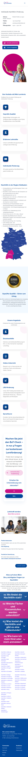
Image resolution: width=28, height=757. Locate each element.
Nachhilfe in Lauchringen (7, 678)
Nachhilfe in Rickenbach (20, 683)
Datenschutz (19, 750)
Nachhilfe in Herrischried (20, 659)
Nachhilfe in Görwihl (19, 652)
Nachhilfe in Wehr (5, 701)
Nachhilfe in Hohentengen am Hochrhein (19, 666)
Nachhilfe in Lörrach (5, 685)
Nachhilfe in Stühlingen (20, 689)
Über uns (4, 750)
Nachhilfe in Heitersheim (20, 657)
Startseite (4, 748)
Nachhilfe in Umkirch (6, 696)
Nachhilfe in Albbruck (6, 652)
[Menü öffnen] (25, 3)
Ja (14, 491)
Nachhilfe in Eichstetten (6, 671)
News (3, 754)
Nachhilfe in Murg (5, 689)
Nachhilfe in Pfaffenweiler (21, 678)
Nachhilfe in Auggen (6, 654)
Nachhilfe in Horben (19, 669)
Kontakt (4, 752)
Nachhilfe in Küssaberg (6, 676)
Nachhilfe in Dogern (5, 666)
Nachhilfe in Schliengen (20, 685)
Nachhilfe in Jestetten (20, 671)
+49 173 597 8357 (10, 735)
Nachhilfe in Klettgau (6, 674)
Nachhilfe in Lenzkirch (6, 683)
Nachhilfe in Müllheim (6, 687)
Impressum (19, 748)
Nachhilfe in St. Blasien (20, 687)
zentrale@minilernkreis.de (12, 737)
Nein (14, 496)
